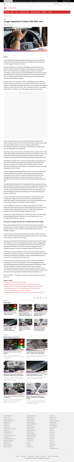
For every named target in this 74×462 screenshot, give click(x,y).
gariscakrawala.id (8, 446)
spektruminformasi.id (31, 435)
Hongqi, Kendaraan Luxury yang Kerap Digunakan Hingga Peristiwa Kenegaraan (23, 286)
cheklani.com (7, 424)
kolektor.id (52, 428)
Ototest (50, 12)
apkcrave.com (7, 427)
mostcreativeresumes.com (10, 435)
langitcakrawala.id (31, 419)
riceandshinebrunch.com (9, 438)
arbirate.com (7, 417)
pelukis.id (52, 430)
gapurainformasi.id (8, 445)
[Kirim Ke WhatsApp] (46, 298)
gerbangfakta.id (30, 438)
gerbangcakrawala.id (31, 415)
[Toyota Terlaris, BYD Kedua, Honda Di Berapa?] (10, 308)
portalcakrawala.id (31, 433)
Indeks (18, 456)
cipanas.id (52, 435)
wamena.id (52, 442)
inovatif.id (52, 438)
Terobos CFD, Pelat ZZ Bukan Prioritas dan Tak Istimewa (17, 290)
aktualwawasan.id (31, 437)
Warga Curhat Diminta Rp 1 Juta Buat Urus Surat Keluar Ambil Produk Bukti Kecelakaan (25, 1)
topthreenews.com (54, 448)
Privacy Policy (30, 456)
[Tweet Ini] (38, 298)
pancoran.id (52, 432)
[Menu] (5, 4)
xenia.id (51, 440)
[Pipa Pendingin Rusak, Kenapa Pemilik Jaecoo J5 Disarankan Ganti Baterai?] (25, 308)
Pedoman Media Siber (52, 456)
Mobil (12, 12)
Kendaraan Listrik (24, 12)
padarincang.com (54, 427)
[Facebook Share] (35, 298)
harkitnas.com (53, 419)
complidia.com (7, 430)
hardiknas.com (30, 446)
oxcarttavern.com (8, 437)
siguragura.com (53, 424)
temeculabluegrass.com (9, 420)
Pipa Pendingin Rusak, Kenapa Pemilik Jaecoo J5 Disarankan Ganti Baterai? (22, 284)
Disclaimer (43, 456)
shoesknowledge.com (9, 440)
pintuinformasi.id (30, 428)
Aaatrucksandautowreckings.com (41, 458)
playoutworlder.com (8, 419)
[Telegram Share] (43, 298)
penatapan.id (53, 445)
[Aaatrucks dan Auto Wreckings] (10, 8)
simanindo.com (53, 425)
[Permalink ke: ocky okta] (5, 24)
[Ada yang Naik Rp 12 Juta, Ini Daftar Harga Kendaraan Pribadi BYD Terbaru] (10, 322)
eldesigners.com (7, 422)
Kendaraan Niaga (35, 12)
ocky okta (9, 24)
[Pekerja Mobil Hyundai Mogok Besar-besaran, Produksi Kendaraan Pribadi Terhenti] (40, 322)
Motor (16, 12)
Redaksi (37, 456)
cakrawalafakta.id (31, 427)
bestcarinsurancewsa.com (10, 428)
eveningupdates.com (8, 432)
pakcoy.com (52, 415)
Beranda (7, 12)
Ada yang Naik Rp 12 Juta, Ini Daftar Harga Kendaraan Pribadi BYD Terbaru (22, 288)
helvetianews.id (30, 417)
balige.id (51, 446)
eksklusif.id (52, 437)
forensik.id (29, 445)
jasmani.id (52, 433)
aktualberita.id (30, 425)
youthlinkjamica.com (8, 415)
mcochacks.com (7, 433)
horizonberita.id (30, 432)
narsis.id (28, 442)
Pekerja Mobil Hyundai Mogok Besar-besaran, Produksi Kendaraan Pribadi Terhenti (24, 292)
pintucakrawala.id (31, 422)
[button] (68, 4)
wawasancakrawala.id (32, 424)
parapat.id (52, 443)
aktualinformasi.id (8, 442)
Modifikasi (43, 12)
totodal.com (6, 425)
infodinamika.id (30, 440)
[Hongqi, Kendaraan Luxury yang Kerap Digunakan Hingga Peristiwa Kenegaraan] (40, 308)
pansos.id (29, 443)
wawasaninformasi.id (31, 430)
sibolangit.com (53, 422)
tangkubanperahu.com (55, 420)
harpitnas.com (53, 417)
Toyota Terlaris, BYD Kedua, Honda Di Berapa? (15, 282)
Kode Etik (23, 456)
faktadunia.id (7, 443)
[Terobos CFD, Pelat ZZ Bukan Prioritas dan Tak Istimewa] (25, 322)
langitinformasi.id (31, 420)
